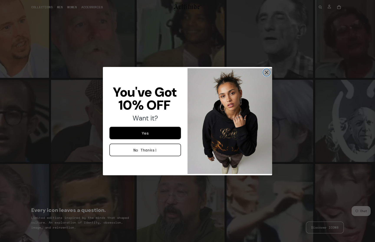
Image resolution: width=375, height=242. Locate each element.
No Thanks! (145, 150)
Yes (145, 133)
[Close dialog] (266, 72)
